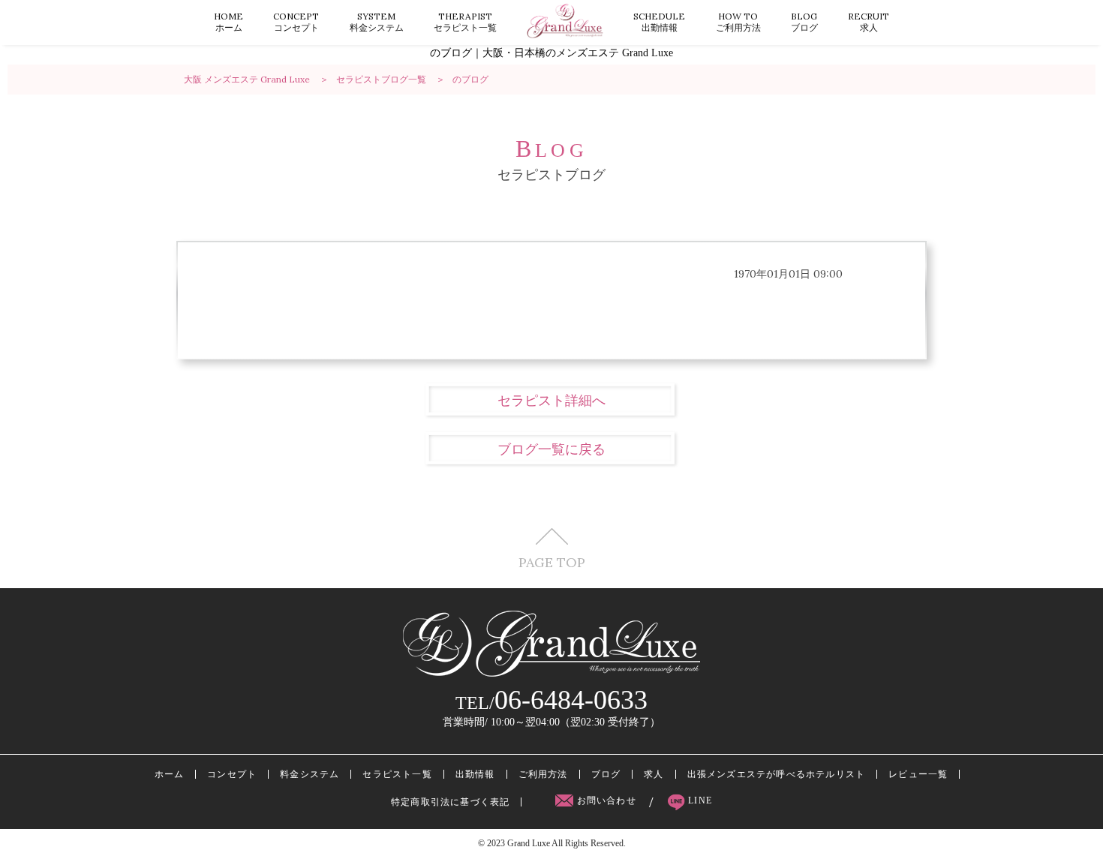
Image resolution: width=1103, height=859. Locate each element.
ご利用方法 (738, 21)
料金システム (377, 21)
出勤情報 (659, 21)
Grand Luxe (528, 843)
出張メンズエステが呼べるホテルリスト (776, 774)
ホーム (228, 21)
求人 (868, 21)
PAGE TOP (551, 561)
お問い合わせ (606, 800)
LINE (698, 800)
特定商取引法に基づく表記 (450, 802)
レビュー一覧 (918, 774)
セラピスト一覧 (465, 21)
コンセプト (296, 21)
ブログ (804, 21)
